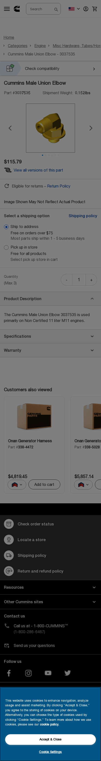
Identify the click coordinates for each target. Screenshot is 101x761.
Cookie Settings (50, 752)
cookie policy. (49, 724)
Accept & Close (50, 739)
